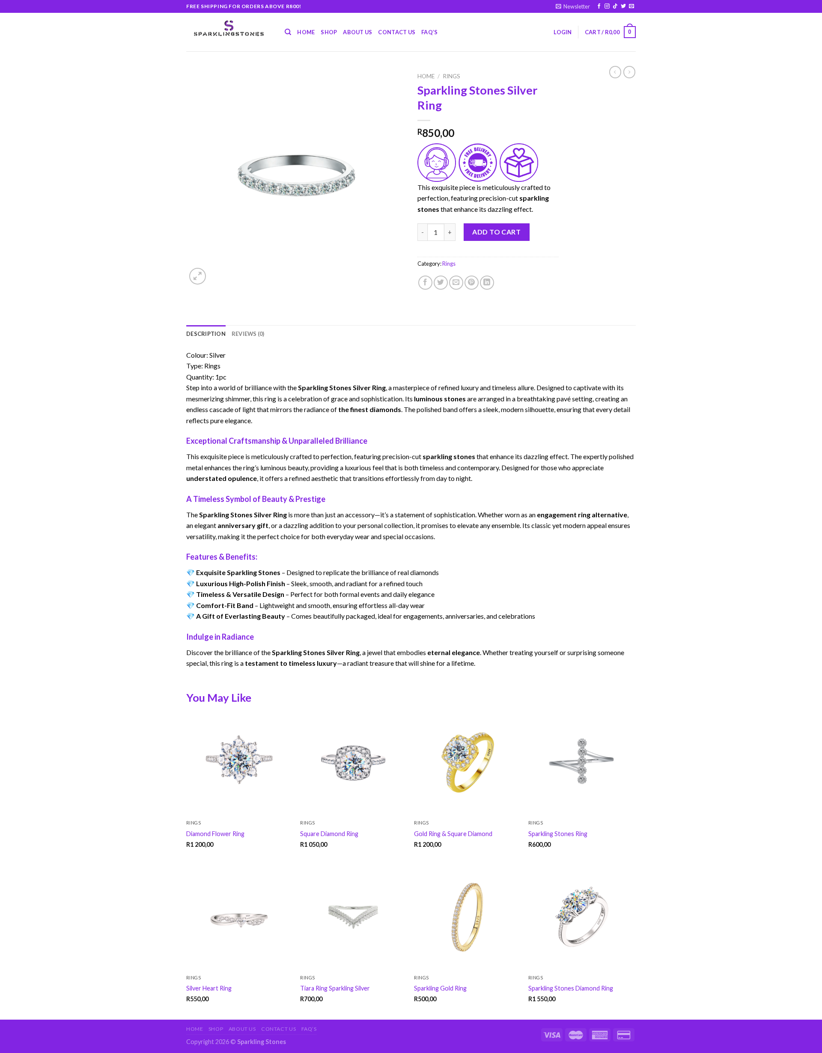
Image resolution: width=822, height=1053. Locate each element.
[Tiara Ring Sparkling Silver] (353, 917)
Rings (451, 76)
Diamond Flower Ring (215, 833)
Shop (329, 32)
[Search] (288, 32)
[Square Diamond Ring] (353, 763)
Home (306, 32)
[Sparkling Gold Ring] (467, 917)
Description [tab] (206, 333)
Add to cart (496, 232)
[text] (411, 355)
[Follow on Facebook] (599, 6)
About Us (357, 32)
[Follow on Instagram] (607, 6)
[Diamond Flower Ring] (239, 763)
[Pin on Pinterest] (472, 283)
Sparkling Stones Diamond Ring (570, 988)
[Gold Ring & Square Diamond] (467, 763)
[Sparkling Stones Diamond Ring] (581, 917)
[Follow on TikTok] (615, 6)
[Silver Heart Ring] (239, 917)
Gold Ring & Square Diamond (453, 833)
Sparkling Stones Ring (557, 833)
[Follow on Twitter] (623, 6)
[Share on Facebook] (425, 283)
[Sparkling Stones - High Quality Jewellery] (229, 28)
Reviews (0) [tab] (248, 333)
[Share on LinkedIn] (487, 283)
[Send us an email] (631, 6)
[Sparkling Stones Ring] (581, 763)
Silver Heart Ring (209, 988)
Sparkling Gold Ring (440, 988)
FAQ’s (429, 32)
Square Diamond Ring (329, 833)
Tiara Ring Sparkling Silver (335, 988)
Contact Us (396, 32)
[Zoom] (197, 276)
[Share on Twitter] (441, 283)
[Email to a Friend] (456, 283)
